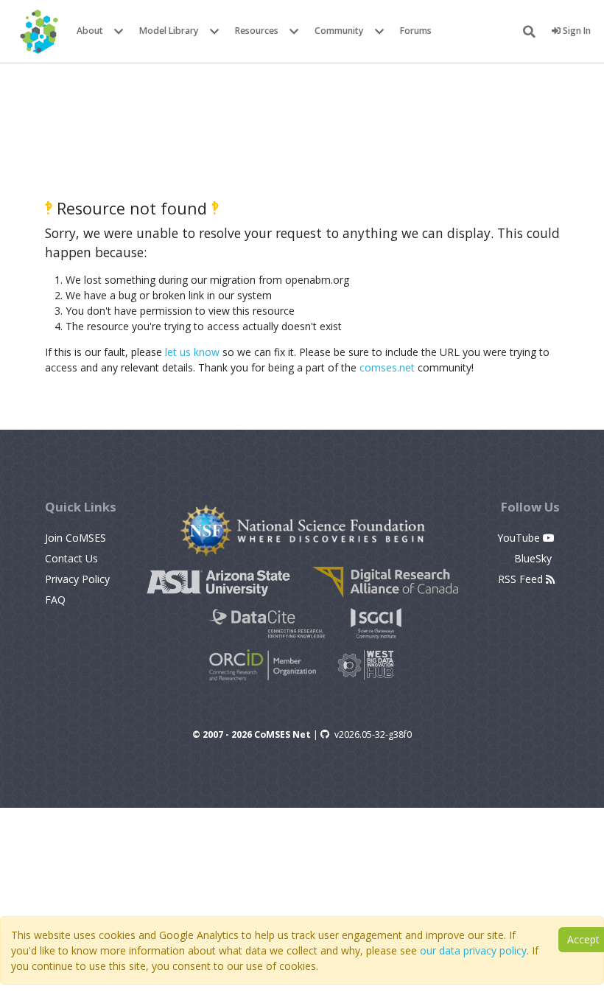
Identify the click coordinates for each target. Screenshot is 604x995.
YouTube (520, 538)
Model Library (169, 30)
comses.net (387, 367)
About (90, 30)
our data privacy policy (473, 950)
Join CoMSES (75, 538)
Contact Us (71, 558)
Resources (256, 30)
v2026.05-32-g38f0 (373, 734)
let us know (192, 352)
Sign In (576, 30)
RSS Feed (522, 579)
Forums (416, 30)
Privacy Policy (77, 579)
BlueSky (534, 558)
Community (339, 30)
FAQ (55, 600)
